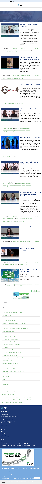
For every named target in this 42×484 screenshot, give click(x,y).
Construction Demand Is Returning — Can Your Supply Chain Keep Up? (18, 399)
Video (16, 51)
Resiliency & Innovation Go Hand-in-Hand (29, 271)
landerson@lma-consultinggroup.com (10, 416)
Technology (3, 435)
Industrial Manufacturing (27, 50)
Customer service (24, 218)
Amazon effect (17, 128)
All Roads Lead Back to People (30, 137)
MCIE (7, 51)
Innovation (22, 103)
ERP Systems (6, 347)
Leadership (4, 51)
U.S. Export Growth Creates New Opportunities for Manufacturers (17, 391)
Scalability (4, 131)
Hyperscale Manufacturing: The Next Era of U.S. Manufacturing (16, 397)
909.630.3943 (11, 1)
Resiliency (20, 219)
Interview (9, 130)
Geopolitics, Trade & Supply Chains (10, 363)
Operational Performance (8, 331)
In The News (15, 101)
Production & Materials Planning (10, 317)
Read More (37, 48)
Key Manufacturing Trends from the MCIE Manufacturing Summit (30, 194)
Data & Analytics (29, 218)
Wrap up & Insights (26, 227)
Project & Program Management (10, 339)
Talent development (12, 51)
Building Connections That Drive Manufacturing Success (29, 58)
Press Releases (6, 382)
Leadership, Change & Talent (7, 50)
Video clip (21, 242)
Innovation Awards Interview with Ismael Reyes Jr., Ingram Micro (29, 164)
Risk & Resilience (6, 374)
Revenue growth (25, 219)
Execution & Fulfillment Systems (10, 355)
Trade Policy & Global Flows (9, 368)
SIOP (7, 221)
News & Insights (5, 376)
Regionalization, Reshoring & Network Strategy (13, 371)
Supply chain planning (11, 221)
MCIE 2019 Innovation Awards (30, 84)
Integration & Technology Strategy (10, 350)
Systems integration (19, 221)
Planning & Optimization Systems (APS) (12, 352)
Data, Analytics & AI (7, 360)
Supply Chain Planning (7, 310)
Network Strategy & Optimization (10, 326)
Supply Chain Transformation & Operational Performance (21, 48)
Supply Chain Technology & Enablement (11, 344)
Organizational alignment (21, 130)
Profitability (28, 130)
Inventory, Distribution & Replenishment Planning (14, 323)
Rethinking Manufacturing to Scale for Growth (12, 402)
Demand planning (6, 219)
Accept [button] (38, 481)
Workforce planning (21, 51)
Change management (23, 128)
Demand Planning (7, 315)
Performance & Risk (5, 437)
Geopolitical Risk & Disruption (9, 366)
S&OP (29, 219)
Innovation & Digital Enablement (12, 103)
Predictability (16, 219)
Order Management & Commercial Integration (13, 358)
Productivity (19, 185)
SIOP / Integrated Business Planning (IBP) (12, 312)
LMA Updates (6, 384)
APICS (16, 76)
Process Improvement (8, 334)
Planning (3, 433)
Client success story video (19, 50)
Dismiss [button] (33, 481)
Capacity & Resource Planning (9, 320)
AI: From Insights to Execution (8, 394)
